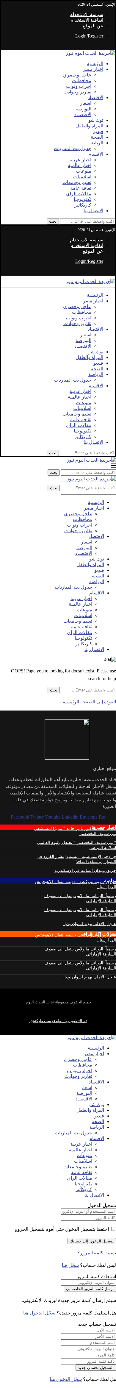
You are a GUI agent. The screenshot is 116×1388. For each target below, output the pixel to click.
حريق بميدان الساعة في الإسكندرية (85, 870)
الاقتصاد (95, 97)
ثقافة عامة (80, 188)
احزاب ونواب (78, 86)
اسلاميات (82, 176)
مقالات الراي (78, 193)
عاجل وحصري (77, 74)
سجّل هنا (70, 1265)
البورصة (83, 108)
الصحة (97, 137)
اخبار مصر (93, 69)
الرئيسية (95, 63)
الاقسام (95, 154)
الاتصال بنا (93, 210)
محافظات (81, 80)
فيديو (98, 131)
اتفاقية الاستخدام (86, 20)
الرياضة (95, 142)
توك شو (95, 120)
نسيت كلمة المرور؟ (96, 1252)
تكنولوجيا (82, 199)
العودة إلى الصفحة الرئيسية (89, 701)
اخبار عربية (80, 159)
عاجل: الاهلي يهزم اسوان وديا (89, 924)
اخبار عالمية (79, 165)
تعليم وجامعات (76, 182)
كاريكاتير (82, 204)
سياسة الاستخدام (86, 14)
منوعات (83, 171)
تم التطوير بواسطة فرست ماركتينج (58, 1021)
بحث (53, 221)
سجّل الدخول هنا (39, 1312)
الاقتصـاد (82, 114)
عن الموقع (93, 25)
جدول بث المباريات (72, 148)
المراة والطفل (89, 125)
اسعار (85, 103)
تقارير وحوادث (77, 91)
